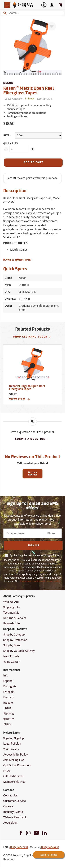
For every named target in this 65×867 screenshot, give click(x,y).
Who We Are (11, 602)
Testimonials (11, 612)
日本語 (7, 708)
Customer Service (14, 801)
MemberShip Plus (14, 782)
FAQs (6, 771)
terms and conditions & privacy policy (40, 581)
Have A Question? (17, 260)
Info (5, 675)
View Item (17, 399)
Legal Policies (12, 743)
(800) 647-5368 (18, 847)
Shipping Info (11, 607)
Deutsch (8, 697)
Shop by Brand (12, 645)
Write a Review (32, 473)
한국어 (7, 724)
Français (8, 692)
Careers (8, 806)
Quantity (10, 143)
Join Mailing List (13, 760)
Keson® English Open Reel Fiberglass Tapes (27, 388)
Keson (8, 83)
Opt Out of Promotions (17, 765)
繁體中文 (8, 719)
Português (9, 686)
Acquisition (10, 823)
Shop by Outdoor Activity (19, 651)
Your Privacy (11, 749)
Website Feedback (15, 817)
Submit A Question (30, 439)
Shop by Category (14, 634)
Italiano (8, 703)
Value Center (11, 662)
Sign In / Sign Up (13, 738)
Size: (7, 135)
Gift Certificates (13, 776)
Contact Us (10, 795)
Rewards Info (11, 623)
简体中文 (8, 713)
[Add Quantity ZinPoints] (32, 149)
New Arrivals (11, 656)
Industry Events (13, 812)
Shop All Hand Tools (30, 337)
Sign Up (33, 545)
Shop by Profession (15, 640)
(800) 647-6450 (49, 847)
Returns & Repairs (14, 618)
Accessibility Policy (15, 754)
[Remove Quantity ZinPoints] (6, 149)
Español (8, 681)
